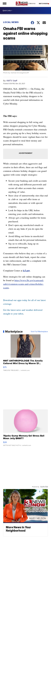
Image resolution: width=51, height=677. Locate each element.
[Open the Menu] (4, 3)
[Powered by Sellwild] (44, 487)
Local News (11, 22)
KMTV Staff (12, 80)
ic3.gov (26, 270)
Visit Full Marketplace (39, 331)
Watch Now (43, 3)
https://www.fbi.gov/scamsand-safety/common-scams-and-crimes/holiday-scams (23, 284)
